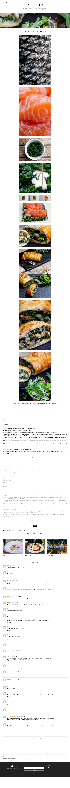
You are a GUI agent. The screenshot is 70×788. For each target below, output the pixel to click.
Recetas (41, 533)
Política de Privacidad (60, 775)
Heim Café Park (28, 555)
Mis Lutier (9, 775)
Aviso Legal (65, 775)
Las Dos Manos (50, 555)
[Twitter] (48, 767)
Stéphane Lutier (36, 457)
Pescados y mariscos (34, 533)
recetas (24, 530)
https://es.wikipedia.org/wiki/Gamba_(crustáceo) (42, 726)
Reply (18, 565)
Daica (4, 555)
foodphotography (10, 530)
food (5, 530)
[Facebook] (46, 767)
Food (28, 533)
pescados (20, 530)
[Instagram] (7, 2)
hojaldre (16, 530)
